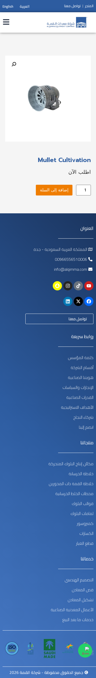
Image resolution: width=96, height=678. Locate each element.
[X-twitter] (78, 301)
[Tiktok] (78, 285)
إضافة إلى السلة (54, 190)
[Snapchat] (57, 285)
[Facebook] (88, 301)
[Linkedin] (67, 301)
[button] (13, 64)
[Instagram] (67, 285)
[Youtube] (88, 285)
